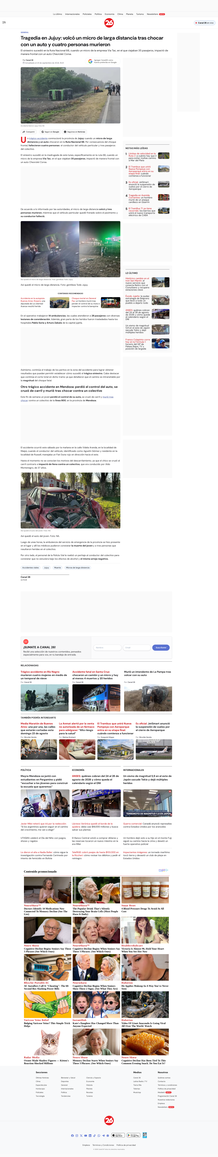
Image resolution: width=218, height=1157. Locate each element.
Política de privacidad (166, 1089)
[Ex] (81, 1135)
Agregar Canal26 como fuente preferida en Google (105, 61)
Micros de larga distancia (77, 567)
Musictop (137, 1092)
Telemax (136, 1089)
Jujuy (46, 567)
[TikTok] (94, 1135)
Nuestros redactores (166, 1100)
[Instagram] (77, 1135)
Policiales (39, 1092)
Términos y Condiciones (103, 1145)
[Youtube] (85, 1135)
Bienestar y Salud (68, 1078)
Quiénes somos (164, 1078)
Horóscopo (40, 1089)
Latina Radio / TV (140, 1081)
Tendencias (65, 1096)
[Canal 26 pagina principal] (109, 27)
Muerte (57, 567)
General (25, 32)
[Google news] (107, 1135)
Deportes (65, 1081)
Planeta (89, 1089)
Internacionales (133, 770)
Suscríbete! (161, 647)
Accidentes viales (30, 567)
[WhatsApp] (99, 1135)
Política (26, 770)
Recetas (89, 1092)
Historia (89, 1085)
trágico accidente (38, 138)
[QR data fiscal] (145, 1137)
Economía (78, 770)
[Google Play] (133, 1135)
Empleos (161, 1103)
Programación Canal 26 (167, 1096)
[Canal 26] (109, 1121)
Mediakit (164, 1092)
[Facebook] (72, 1135)
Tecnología (40, 1096)
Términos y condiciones (167, 1085)
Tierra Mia (137, 1085)
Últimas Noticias (42, 1078)
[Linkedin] (90, 1135)
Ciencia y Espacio (93, 1078)
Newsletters (165, 1107)
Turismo (89, 1096)
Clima (38, 1081)
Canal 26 (29, 60)
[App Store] (118, 1135)
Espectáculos (41, 1085)
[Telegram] (103, 1135)
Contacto (161, 1081)
